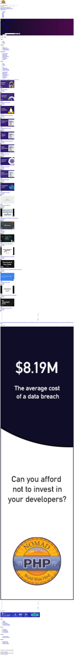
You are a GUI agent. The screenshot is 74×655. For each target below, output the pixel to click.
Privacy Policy (5, 623)
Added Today (5, 47)
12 (38, 318)
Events (4, 21)
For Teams (4, 629)
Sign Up (4, 9)
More (3, 25)
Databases (33, 322)
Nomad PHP (10, 20)
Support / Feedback (6, 643)
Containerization (25, 322)
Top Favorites (5, 58)
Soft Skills (66, 322)
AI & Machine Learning (6, 322)
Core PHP (29, 322)
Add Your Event (5, 642)
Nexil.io (6, 652)
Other (1, 323)
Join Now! (4, 34)
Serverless (63, 322)
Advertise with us (6, 636)
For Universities (5, 631)
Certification (7, 26)
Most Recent (3, 51)
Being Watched (5, 53)
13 (38, 319)
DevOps (36, 322)
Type (1, 39)
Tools (72, 322)
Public (4, 42)
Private (4, 43)
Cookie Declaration (6, 624)
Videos (4, 22)
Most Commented (6, 56)
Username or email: (3, 5)
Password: (2, 6)
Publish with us (5, 641)
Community (7, 28)
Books (4, 24)
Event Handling (41, 322)
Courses (4, 23)
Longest (4, 59)
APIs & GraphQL (13, 322)
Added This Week (6, 48)
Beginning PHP (19, 322)
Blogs (6, 27)
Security (59, 322)
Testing (70, 322)
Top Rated (4, 57)
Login (2, 9)
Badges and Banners (6, 637)
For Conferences (5, 632)
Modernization (50, 322)
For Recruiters (5, 630)
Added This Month (6, 49)
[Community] (3, 31)
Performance (56, 322)
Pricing (4, 621)
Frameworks (46, 322)
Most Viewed (5, 55)
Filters (2, 61)
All (3, 41)
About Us (4, 622)
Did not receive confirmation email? (6, 8)
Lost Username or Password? (5, 7)
